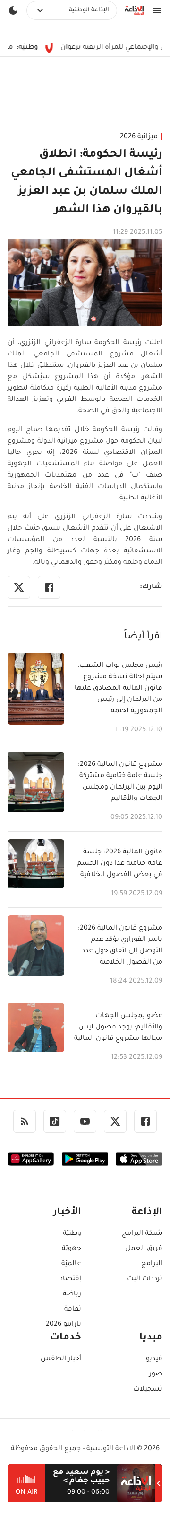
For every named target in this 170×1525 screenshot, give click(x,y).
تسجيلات (147, 1389)
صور (155, 1374)
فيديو (154, 1359)
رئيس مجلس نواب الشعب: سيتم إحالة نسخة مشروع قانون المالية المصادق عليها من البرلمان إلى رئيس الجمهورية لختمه (118, 688)
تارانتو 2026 (63, 1325)
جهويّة (71, 1249)
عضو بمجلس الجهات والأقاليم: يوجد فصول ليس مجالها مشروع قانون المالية (118, 1027)
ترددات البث (144, 1279)
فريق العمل (143, 1249)
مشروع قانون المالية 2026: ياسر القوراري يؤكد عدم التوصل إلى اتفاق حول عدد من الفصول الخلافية (120, 945)
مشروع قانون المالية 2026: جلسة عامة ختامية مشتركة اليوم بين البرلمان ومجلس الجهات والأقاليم (120, 782)
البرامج (151, 1264)
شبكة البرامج (142, 1234)
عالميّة (71, 1264)
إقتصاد (70, 1279)
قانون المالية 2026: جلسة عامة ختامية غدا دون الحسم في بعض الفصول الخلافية (119, 864)
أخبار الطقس (61, 1359)
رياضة (72, 1294)
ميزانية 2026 (139, 137)
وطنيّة (72, 1234)
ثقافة (72, 1309)
